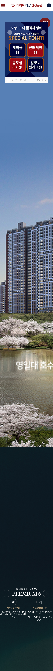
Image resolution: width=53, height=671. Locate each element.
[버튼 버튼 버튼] (3, 5)
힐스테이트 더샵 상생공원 (26, 5)
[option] (26, 49)
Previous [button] (9, 32)
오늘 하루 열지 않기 (19, 80)
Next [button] (43, 32)
